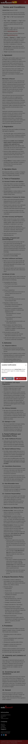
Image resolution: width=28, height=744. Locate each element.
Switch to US (21, 378)
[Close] (26, 365)
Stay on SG (9, 378)
